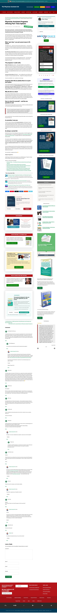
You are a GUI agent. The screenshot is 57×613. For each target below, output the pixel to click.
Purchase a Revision (42, 110)
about (44, 50)
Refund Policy (47, 610)
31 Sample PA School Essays (34, 589)
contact (41, 51)
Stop (46, 335)
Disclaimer (44, 610)
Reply (6, 340)
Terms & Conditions (17, 610)
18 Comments (28, 27)
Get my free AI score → (46, 93)
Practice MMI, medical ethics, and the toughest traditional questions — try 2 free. (30, 1)
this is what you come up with (13, 470)
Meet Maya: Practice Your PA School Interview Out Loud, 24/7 (46, 188)
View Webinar (13, 226)
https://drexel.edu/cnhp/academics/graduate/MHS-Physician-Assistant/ (20, 357)
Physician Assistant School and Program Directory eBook (16, 166)
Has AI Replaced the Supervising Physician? (45, 184)
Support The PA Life (46, 589)
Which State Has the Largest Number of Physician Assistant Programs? (18, 165)
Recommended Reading (47, 587)
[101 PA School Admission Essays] (46, 299)
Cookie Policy (40, 610)
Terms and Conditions (46, 591)
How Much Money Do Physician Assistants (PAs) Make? (17, 180)
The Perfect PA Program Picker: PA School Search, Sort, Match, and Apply (19, 170)
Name (6, 561)
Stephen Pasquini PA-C (13, 351)
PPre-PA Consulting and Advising (13, 285)
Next (54, 337)
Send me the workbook (24, 312)
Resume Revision (46, 177)
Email (6, 566)
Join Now (46, 40)
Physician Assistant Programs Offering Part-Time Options (16, 164)
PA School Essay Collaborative (34, 587)
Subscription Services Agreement (34, 610)
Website (6, 571)
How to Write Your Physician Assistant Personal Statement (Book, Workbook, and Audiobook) (45, 279)
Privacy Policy (45, 593)
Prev (38, 337)
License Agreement (26, 610)
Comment (7, 548)
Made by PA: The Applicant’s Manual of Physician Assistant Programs (18, 169)
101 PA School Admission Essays (42, 309)
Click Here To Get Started (7, 593)
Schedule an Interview (18, 267)
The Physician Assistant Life (10, 7)
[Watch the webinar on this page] (13, 222)
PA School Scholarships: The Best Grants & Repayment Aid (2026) (45, 192)
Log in (50, 610)
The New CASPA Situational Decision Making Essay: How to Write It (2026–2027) (46, 196)
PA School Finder (46, 95)
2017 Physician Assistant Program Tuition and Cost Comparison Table (18, 168)
